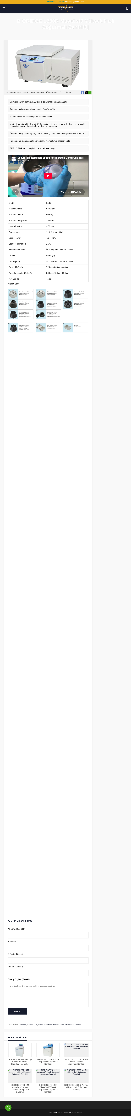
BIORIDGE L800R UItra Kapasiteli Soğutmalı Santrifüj (48, 1061)
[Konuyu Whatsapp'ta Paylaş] (89, 92)
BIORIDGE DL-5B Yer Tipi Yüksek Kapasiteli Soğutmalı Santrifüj (76, 1061)
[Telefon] (127, 8)
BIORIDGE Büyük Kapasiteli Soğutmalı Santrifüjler (26, 92)
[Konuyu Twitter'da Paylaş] (86, 92)
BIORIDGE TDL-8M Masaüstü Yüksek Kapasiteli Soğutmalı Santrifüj (19, 1088)
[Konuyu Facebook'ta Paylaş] (82, 92)
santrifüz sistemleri (51, 1025)
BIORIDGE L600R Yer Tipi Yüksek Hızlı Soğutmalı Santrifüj (76, 1087)
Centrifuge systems (35, 1025)
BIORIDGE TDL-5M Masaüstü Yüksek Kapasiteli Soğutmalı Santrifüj (48, 1088)
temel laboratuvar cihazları (70, 1025)
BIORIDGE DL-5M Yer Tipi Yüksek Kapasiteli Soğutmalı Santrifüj (20, 1061)
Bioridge (22, 1025)
